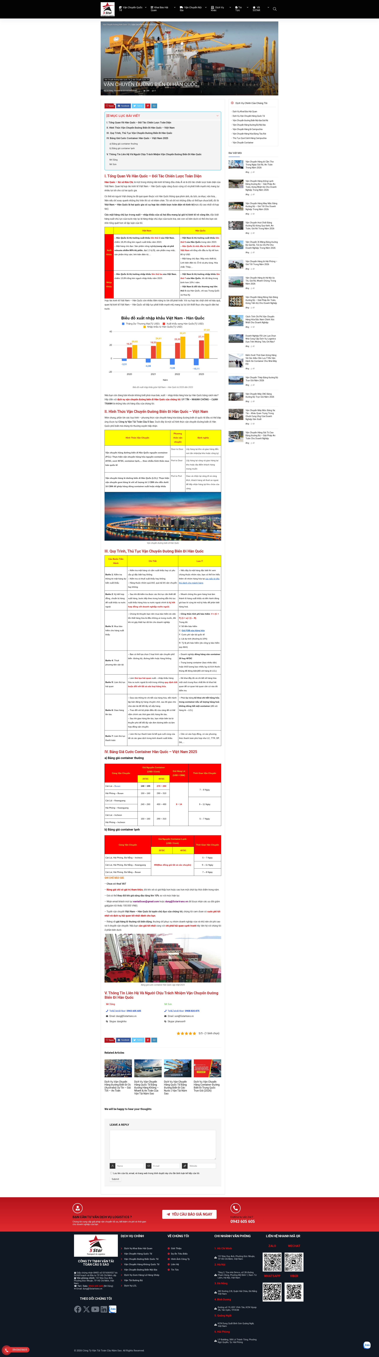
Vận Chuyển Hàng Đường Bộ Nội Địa (249, 125)
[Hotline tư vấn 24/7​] (236, 1208)
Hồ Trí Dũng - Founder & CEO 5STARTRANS (120, 91)
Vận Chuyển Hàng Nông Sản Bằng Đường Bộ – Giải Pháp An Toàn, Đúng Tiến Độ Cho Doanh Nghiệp (262, 300)
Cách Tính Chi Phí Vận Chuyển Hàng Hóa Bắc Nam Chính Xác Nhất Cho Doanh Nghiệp (260, 319)
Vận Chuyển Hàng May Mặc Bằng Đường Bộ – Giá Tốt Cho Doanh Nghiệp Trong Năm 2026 (261, 206)
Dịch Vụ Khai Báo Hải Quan (245, 111)
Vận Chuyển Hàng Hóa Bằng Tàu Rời (249, 134)
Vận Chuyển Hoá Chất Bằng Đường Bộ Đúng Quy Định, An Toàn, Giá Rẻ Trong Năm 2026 (260, 225)
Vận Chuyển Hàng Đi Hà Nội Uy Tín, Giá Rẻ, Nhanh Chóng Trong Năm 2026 (261, 281)
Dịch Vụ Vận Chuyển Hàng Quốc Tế (249, 116)
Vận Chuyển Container (243, 142)
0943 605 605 (96, 1286)
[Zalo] (112, 1309)
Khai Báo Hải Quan (159, 9)
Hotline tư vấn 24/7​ (242, 1217)
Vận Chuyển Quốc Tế (130, 9)
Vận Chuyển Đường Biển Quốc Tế (116, 25)
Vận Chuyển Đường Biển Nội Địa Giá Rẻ (250, 120)
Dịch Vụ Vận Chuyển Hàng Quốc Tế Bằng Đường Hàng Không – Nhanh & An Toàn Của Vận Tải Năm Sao (146, 1087)
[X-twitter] (86, 1309)
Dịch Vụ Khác (217, 9)
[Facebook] (77, 1309)
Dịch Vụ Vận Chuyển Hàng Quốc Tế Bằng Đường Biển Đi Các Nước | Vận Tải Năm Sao (175, 1087)
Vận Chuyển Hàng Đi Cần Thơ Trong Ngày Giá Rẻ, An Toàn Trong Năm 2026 (260, 164)
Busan (117, 786)
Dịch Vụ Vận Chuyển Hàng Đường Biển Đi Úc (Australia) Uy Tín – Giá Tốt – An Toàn (118, 1086)
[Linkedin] (104, 1309)
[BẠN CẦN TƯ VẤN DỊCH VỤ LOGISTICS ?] (78, 1208)
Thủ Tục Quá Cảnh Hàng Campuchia (249, 138)
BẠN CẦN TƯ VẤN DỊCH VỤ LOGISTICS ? (102, 1217)
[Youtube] (95, 1309)
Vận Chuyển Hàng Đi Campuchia (247, 129)
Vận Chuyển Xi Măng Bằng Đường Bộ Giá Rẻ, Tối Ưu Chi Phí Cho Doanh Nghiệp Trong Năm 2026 (262, 245)
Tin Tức (238, 9)
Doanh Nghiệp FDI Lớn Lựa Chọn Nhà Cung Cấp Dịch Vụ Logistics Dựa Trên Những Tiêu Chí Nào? (261, 339)
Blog (247, 172)
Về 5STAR (256, 9)
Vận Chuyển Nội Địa (191, 9)
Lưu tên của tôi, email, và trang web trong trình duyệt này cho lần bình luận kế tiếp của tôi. (156, 1173)
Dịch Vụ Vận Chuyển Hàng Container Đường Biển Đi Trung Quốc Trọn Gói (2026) (207, 1086)
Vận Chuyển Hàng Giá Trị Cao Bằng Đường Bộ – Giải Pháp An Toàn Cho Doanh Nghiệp (260, 435)
